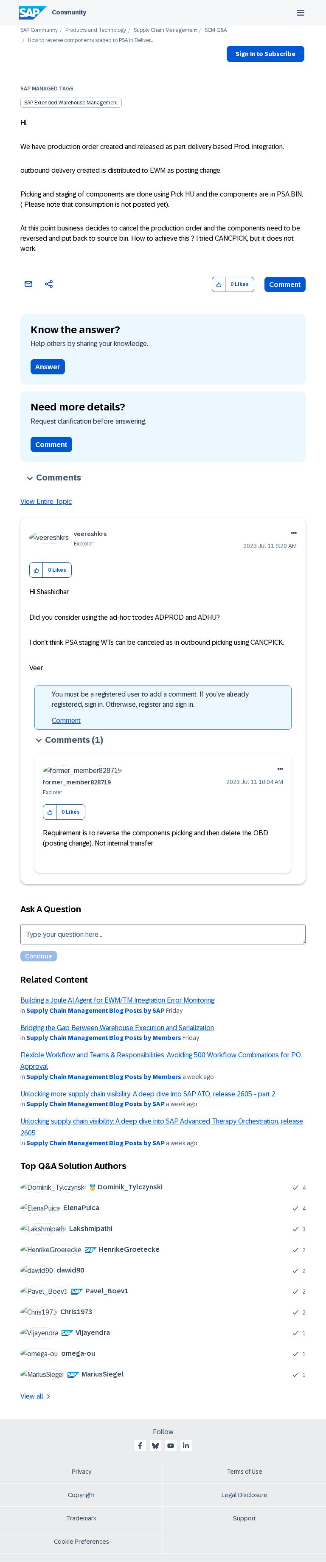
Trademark (81, 1518)
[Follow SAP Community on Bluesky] (155, 1445)
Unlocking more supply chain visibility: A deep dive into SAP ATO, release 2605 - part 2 (147, 1094)
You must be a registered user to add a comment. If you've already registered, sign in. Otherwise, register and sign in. (150, 699)
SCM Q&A (216, 30)
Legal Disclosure (244, 1495)
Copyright (81, 1495)
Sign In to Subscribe (265, 54)
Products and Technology (95, 30)
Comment (285, 284)
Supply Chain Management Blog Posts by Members (103, 1037)
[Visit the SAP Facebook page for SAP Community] (140, 1445)
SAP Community (39, 30)
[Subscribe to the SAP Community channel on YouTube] (170, 1445)
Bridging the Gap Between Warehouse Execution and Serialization (117, 1027)
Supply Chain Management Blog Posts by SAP (95, 1010)
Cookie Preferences (81, 1541)
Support (244, 1518)
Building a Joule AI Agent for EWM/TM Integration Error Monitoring (117, 1000)
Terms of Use (244, 1471)
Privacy (81, 1471)
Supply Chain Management (165, 30)
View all (31, 1396)
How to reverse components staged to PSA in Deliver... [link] (90, 40)
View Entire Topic (46, 501)
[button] (218, 284)
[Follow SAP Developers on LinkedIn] (186, 1445)
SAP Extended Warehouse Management (71, 103)
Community (69, 12)
